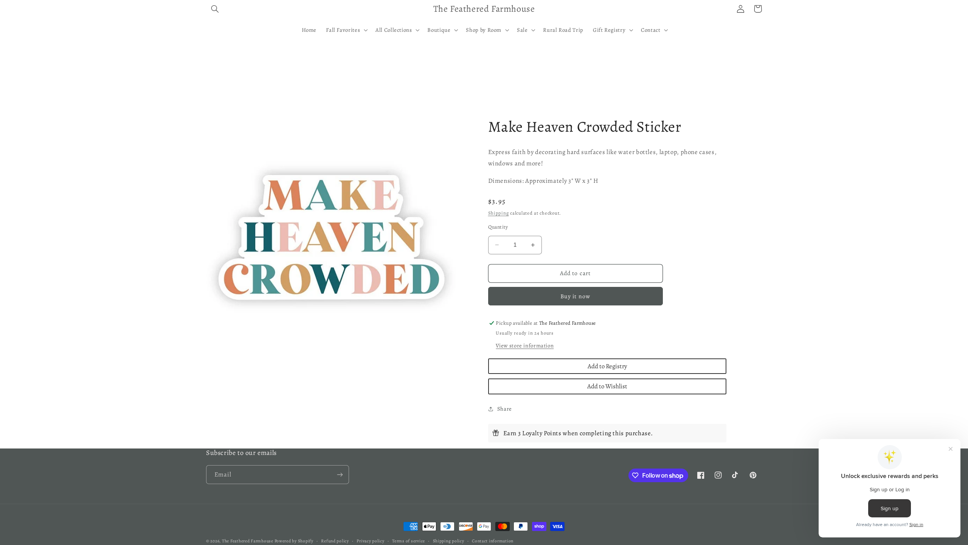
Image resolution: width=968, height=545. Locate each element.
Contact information (492, 541)
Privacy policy (370, 541)
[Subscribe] (340, 474)
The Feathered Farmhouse (248, 541)
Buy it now (575, 296)
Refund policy (335, 541)
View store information (525, 345)
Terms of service (408, 541)
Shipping (498, 213)
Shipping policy (448, 541)
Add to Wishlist (607, 386)
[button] (214, 8)
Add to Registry (607, 366)
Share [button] (504, 409)
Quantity (498, 226)
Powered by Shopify (294, 541)
